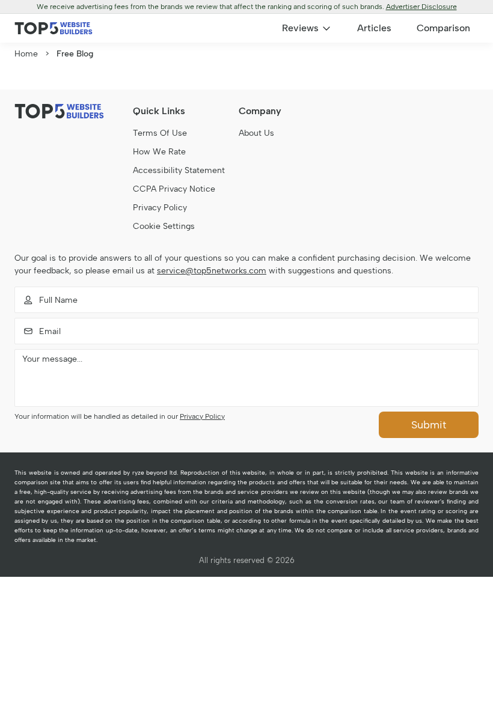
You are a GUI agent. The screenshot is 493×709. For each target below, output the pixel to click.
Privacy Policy (160, 207)
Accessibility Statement (179, 170)
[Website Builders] (53, 28)
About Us (256, 133)
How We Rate (159, 152)
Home (26, 54)
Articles (374, 28)
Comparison (443, 28)
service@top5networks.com (211, 271)
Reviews (300, 28)
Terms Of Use (160, 133)
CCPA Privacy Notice (174, 189)
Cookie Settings (164, 226)
